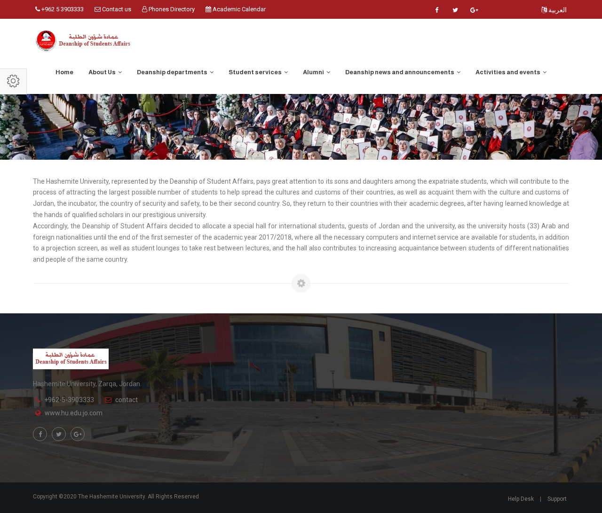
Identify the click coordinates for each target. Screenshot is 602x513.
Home (64, 72)
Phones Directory (171, 9)
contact (126, 400)
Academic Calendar (238, 9)
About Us (102, 72)
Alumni (314, 72)
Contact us (116, 9)
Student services (256, 72)
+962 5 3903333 (62, 9)
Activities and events (508, 72)
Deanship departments (172, 72)
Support (557, 499)
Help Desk (521, 499)
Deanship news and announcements (400, 72)
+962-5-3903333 (69, 400)
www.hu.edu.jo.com (74, 413)
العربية (557, 10)
